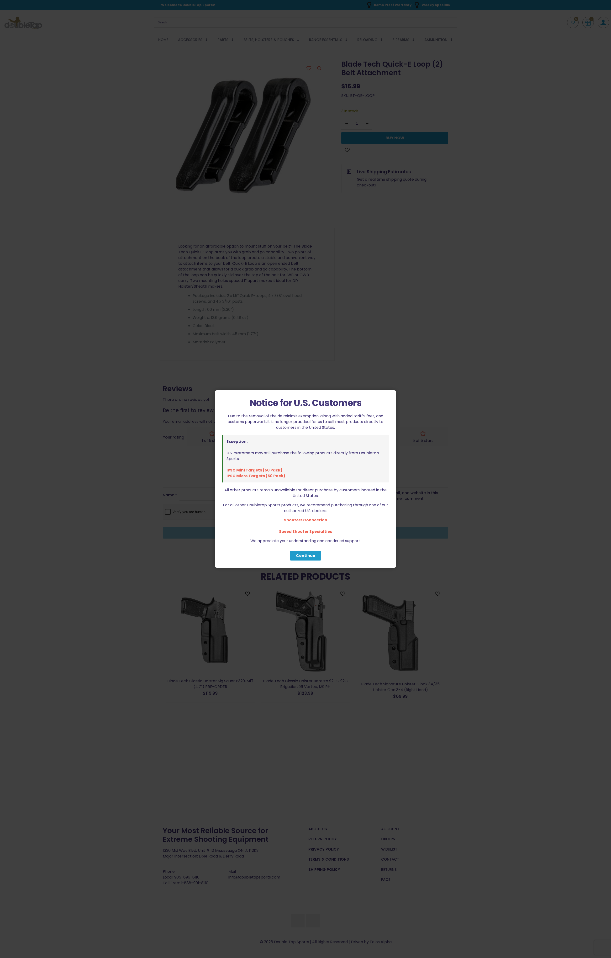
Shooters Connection (305, 520)
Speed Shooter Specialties (305, 531)
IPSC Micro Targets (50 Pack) (255, 476)
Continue (305, 555)
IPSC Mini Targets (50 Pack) (254, 470)
